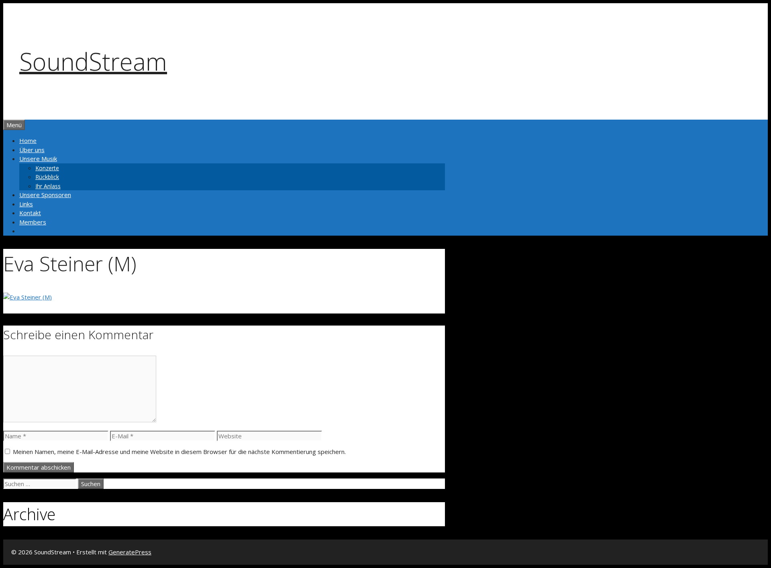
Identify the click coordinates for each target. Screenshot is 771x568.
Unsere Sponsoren (45, 195)
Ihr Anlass (48, 186)
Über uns (32, 150)
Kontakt (30, 213)
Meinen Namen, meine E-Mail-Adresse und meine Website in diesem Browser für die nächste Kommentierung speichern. (179, 452)
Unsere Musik (38, 159)
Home (28, 140)
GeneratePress (129, 552)
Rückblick (47, 177)
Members (32, 222)
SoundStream (93, 61)
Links (26, 204)
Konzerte (47, 168)
